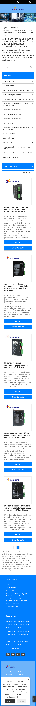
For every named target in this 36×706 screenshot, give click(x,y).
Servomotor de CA (9, 81)
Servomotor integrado (10, 157)
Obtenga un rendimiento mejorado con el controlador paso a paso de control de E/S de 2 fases (17, 287)
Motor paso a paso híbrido (12, 95)
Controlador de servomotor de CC (14, 119)
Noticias (21, 675)
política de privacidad (15, 697)
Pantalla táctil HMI (9, 142)
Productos (13, 28)
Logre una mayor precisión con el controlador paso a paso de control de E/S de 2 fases (17, 435)
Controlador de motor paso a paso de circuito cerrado (15, 104)
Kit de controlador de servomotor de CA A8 (17, 153)
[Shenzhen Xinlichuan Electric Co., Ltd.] (18, 9)
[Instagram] (18, 654)
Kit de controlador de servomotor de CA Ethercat (16, 147)
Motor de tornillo (8, 123)
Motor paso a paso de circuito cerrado (16, 90)
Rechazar (10, 701)
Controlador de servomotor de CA (14, 110)
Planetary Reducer (9, 133)
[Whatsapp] (23, 654)
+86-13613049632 (11, 587)
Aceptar (21, 701)
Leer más (17, 242)
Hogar (8, 671)
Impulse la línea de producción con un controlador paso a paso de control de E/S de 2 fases (17, 508)
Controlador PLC (8, 138)
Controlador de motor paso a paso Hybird (16, 30)
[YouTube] (13, 654)
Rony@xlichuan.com (12, 607)
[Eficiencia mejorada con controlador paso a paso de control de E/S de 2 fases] (18, 347)
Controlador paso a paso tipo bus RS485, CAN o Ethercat (16, 128)
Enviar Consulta (18, 248)
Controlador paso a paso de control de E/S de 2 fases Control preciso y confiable (16, 209)
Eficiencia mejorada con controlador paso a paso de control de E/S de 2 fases (16, 365)
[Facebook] (8, 654)
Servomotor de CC (9, 86)
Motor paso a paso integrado (12, 114)
